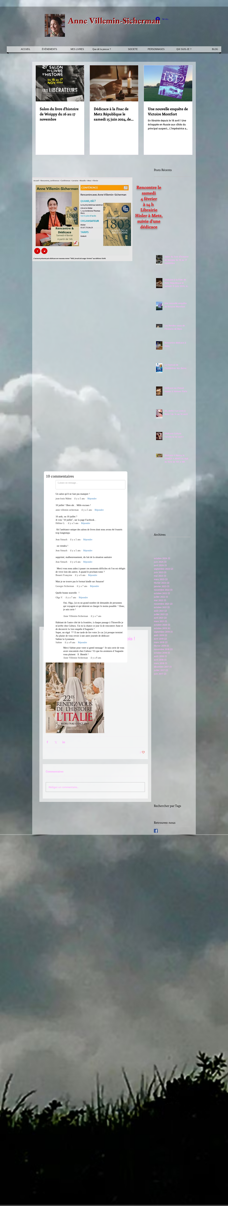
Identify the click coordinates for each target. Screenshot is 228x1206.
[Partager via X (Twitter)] (55, 694)
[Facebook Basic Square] (156, 783)
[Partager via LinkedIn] (63, 694)
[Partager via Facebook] (47, 694)
